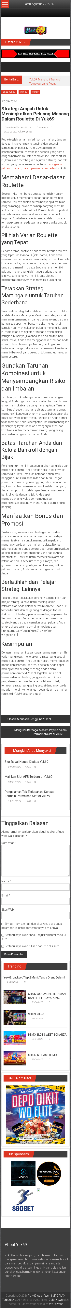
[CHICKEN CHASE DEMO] (15, 1058)
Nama (6, 881)
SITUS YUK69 (36, 1014)
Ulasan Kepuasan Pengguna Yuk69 (29, 719)
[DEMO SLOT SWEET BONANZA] (15, 1037)
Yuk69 (27, 767)
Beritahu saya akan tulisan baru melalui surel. (32, 946)
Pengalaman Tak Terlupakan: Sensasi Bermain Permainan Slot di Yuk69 (30, 794)
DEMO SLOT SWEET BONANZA (47, 1034)
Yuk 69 (21, 131)
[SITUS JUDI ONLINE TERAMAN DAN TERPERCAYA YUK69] (15, 996)
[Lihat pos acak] (65, 67)
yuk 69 (23, 91)
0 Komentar (42, 127)
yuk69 (35, 91)
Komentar (8, 842)
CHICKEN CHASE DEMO (42, 1055)
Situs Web (7, 909)
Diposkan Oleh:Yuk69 (16, 127)
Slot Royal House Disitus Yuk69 (26, 762)
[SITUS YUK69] (15, 1017)
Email (5, 895)
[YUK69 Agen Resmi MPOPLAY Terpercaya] (6, 67)
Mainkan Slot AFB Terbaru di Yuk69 (28, 777)
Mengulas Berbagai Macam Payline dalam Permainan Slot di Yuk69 (40, 732)
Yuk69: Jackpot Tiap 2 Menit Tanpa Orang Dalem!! (34, 977)
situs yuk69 (9, 91)
